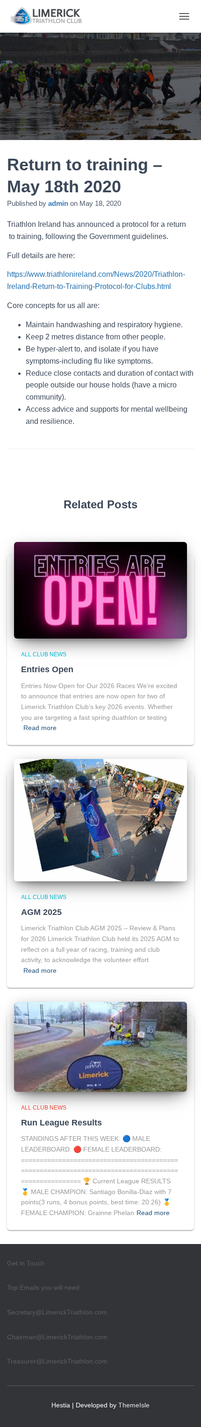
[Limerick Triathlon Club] (51, 16)
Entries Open (47, 669)
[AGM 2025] (100, 819)
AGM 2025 (41, 912)
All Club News (43, 654)
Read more (40, 727)
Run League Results (61, 1122)
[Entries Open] (100, 589)
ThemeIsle (134, 1405)
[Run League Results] (100, 1046)
